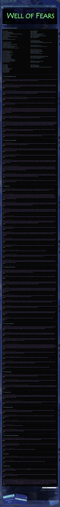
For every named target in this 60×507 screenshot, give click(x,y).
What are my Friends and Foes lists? (36, 45)
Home (3, 1)
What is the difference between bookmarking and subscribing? (39, 56)
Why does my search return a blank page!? (37, 51)
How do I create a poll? (6, 53)
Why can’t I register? (6, 38)
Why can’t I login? (5, 31)
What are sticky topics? (6, 70)
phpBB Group (29, 469)
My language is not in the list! (7, 45)
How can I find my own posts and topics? (36, 53)
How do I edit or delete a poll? (7, 55)
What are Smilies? (5, 66)
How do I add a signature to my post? (8, 52)
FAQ (11, 1)
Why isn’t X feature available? (35, 66)
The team (4, 491)
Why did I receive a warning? (7, 58)
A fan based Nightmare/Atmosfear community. (20, 500)
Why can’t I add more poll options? (7, 54)
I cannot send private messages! (35, 40)
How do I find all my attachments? (35, 62)
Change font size (7, 1)
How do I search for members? (35, 52)
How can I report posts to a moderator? (8, 59)
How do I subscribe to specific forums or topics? (37, 57)
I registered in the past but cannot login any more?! (10, 36)
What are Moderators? (34, 32)
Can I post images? (5, 67)
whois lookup (15, 480)
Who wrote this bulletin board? (35, 65)
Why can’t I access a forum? (7, 56)
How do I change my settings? (7, 42)
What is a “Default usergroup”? (35, 36)
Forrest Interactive (54, 503)
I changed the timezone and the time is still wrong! (10, 44)
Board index (30, 16)
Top (4, 81)
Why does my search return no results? (36, 50)
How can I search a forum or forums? (36, 49)
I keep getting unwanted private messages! (37, 41)
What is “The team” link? (34, 37)
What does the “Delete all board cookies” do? (9, 39)
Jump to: (40, 487)
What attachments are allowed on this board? (37, 61)
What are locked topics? (6, 71)
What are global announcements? (7, 68)
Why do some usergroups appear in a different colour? (38, 35)
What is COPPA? (5, 37)
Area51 (54, 474)
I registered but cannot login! (7, 35)
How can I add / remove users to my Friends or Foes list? (39, 46)
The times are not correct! (6, 43)
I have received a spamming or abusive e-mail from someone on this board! (41, 42)
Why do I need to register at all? (7, 32)
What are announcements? (6, 69)
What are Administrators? (34, 31)
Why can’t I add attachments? (7, 57)
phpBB (15, 499)
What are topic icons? (6, 72)
